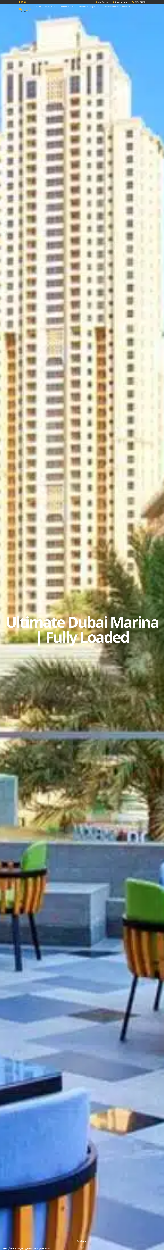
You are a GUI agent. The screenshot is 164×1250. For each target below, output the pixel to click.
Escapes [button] (63, 7)
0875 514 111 (140, 2)
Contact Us (125, 7)
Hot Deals (38, 7)
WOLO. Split (50, 7)
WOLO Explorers (79, 7)
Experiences (95, 7)
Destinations (110, 7)
